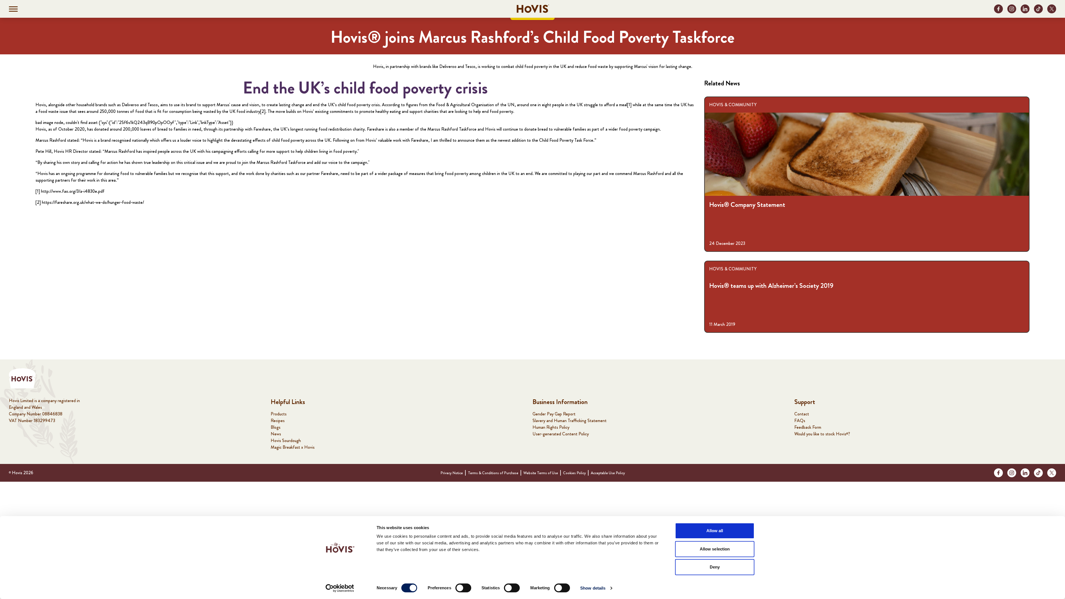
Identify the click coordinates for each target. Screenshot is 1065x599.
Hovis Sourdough (286, 440)
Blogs (275, 427)
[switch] (463, 587)
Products (278, 414)
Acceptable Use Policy (608, 473)
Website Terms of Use (540, 473)
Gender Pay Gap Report (553, 414)
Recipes (278, 420)
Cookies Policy (574, 473)
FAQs (799, 420)
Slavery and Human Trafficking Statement (569, 420)
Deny (715, 567)
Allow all (714, 530)
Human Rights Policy (550, 427)
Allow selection (715, 549)
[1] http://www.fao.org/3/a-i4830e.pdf (70, 191)
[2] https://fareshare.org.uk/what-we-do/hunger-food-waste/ (90, 202)
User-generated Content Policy (560, 434)
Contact (801, 414)
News (276, 434)
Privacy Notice (451, 473)
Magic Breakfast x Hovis (293, 447)
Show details (592, 588)
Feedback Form (807, 427)
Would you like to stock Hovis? (822, 434)
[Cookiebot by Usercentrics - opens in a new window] (340, 588)
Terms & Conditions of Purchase (493, 473)
